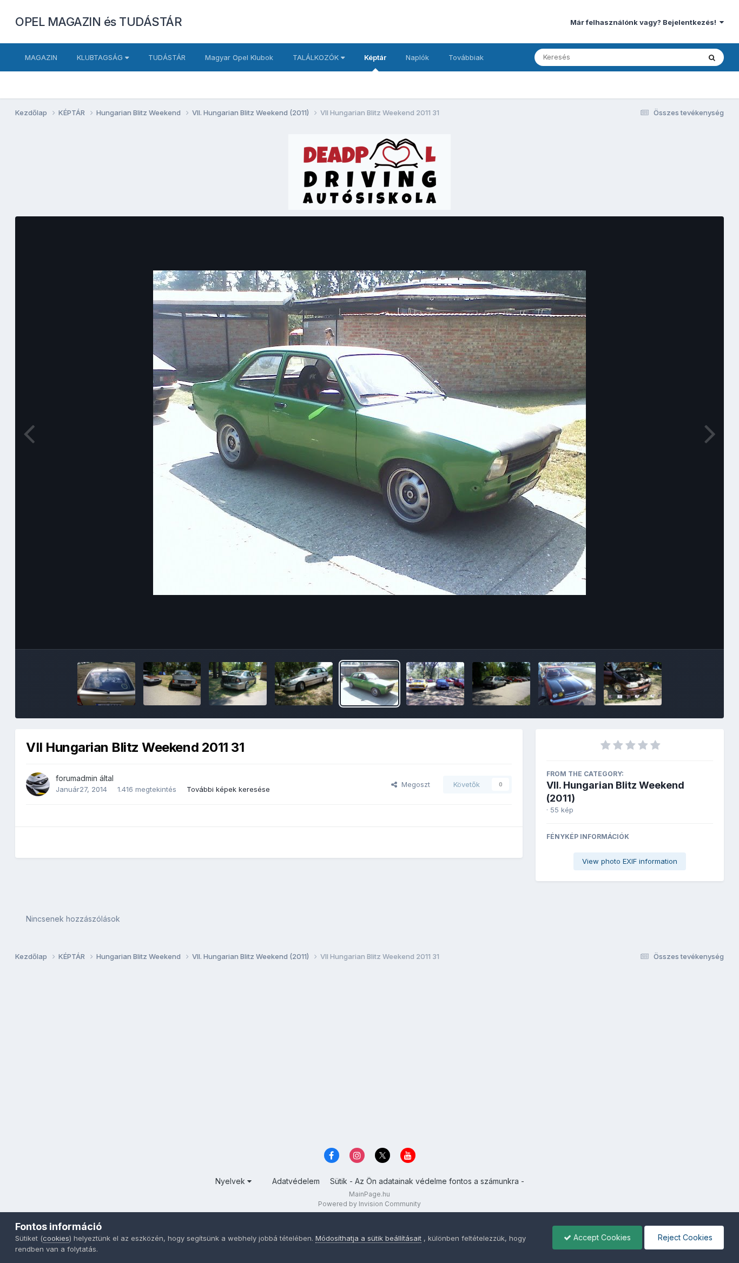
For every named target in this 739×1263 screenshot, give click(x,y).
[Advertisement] (339, 1057)
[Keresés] (712, 57)
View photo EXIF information (629, 861)
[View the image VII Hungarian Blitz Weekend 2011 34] (172, 683)
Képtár (375, 57)
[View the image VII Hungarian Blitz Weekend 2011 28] (567, 683)
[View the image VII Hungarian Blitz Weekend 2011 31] (370, 683)
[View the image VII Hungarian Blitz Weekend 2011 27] (633, 683)
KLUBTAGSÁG (101, 57)
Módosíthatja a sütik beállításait (368, 1238)
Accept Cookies (601, 1237)
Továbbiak (466, 57)
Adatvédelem (296, 1181)
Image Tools (679, 629)
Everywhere (666, 57)
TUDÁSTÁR (167, 57)
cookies (56, 1238)
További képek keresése (228, 789)
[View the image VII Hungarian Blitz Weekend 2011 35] (106, 683)
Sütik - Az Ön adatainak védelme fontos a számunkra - (427, 1181)
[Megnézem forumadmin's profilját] (38, 784)
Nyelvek (231, 1181)
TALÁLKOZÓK (317, 57)
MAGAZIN (41, 57)
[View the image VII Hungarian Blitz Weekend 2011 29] (501, 683)
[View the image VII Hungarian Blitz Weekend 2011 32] (304, 683)
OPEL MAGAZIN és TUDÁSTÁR (98, 22)
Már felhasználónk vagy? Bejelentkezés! (645, 22)
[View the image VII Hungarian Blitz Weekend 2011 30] (435, 683)
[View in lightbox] (369, 432)
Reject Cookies (684, 1237)
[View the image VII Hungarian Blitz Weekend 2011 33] (238, 683)
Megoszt (413, 784)
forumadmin (76, 778)
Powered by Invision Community (369, 1204)
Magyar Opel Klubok (239, 57)
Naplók (417, 57)
